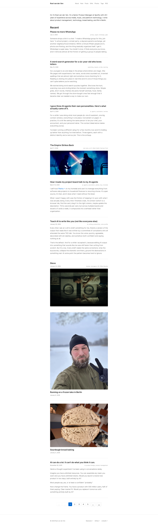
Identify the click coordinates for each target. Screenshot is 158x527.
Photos (97, 3)
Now (81, 3)
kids (101, 67)
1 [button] (70, 504)
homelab (105, 185)
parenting (90, 67)
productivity (96, 224)
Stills (91, 3)
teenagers (94, 266)
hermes (106, 111)
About (77, 3)
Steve (53, 263)
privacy (92, 34)
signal (96, 34)
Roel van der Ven (56, 3)
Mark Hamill (96, 148)
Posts (86, 3)
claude (96, 67)
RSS (106, 3)
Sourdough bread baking (62, 450)
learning (105, 67)
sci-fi (90, 148)
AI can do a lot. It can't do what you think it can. (72, 462)
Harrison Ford (104, 148)
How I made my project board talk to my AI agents (74, 182)
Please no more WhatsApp (63, 32)
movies (88, 266)
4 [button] (83, 504)
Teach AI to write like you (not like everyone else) (73, 221)
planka (97, 185)
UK (98, 266)
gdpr (106, 34)
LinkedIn (104, 521)
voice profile (104, 224)
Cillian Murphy (104, 266)
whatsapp (102, 34)
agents (94, 111)
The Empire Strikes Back (62, 145)
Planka (60, 189)
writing (91, 224)
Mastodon (89, 521)
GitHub (97, 521)
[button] (93, 504)
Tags (102, 3)
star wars (86, 148)
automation (99, 111)
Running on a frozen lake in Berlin (66, 392)
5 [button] (87, 504)
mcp (101, 185)
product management (102, 465)
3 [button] (79, 504)
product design (90, 465)
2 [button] (74, 504)
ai (99, 67)
